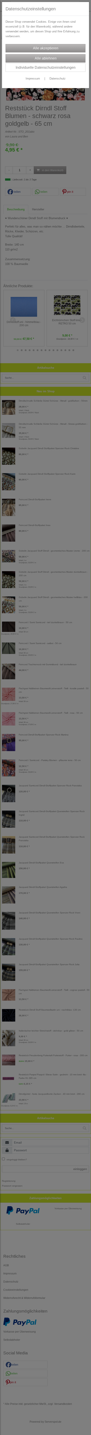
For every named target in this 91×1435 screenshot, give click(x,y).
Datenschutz (57, 78)
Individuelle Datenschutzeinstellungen (46, 67)
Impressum (33, 78)
